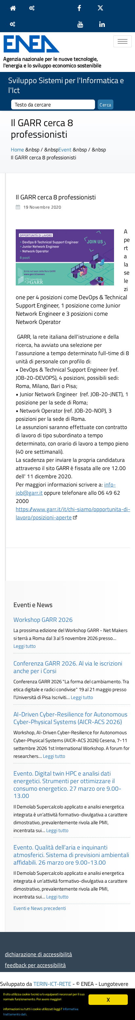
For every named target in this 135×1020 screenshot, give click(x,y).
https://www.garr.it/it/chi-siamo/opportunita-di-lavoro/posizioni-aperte (73, 513)
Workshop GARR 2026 (43, 619)
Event (64, 149)
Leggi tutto (24, 646)
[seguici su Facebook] (82, 8)
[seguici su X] (103, 8)
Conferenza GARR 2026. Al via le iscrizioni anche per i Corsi (67, 666)
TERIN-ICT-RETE (52, 984)
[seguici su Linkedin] (105, 24)
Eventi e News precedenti (39, 908)
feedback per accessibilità (35, 965)
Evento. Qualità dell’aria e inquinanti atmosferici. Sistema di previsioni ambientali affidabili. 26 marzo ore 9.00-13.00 (71, 854)
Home (17, 149)
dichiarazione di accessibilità (38, 954)
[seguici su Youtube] (83, 24)
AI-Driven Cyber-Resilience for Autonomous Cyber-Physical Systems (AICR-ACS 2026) (70, 717)
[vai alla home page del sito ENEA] (14, 8)
